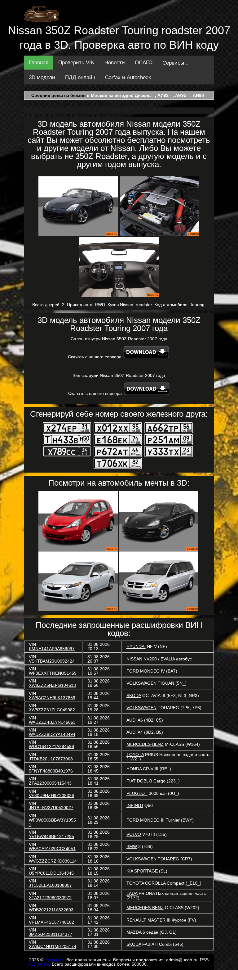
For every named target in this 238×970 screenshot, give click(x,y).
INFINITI (134, 805)
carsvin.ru (54, 959)
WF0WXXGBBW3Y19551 (52, 822)
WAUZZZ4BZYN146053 (52, 722)
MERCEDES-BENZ (145, 744)
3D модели (42, 77)
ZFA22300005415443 (50, 783)
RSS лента (38, 964)
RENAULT (136, 920)
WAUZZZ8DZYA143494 (52, 734)
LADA (131, 893)
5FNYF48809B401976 (51, 770)
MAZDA (133, 932)
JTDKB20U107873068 (51, 758)
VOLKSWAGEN (141, 683)
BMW (131, 846)
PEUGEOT (137, 793)
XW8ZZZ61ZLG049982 (52, 709)
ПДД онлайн (80, 77)
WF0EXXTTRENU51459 (53, 673)
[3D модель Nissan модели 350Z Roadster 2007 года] (78, 206)
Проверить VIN (76, 63)
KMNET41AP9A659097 (52, 648)
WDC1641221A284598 (51, 746)
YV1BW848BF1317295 (51, 836)
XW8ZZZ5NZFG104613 (52, 685)
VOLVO (133, 834)
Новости (114, 63)
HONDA (134, 768)
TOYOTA (135, 754)
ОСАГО (143, 63)
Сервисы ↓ (175, 63)
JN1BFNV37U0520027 (51, 807)
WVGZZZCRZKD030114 (53, 861)
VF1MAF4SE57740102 (51, 922)
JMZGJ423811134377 (50, 934)
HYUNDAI (136, 646)
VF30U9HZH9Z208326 (51, 795)
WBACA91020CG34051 (52, 848)
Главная (38, 63)
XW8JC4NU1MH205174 (52, 946)
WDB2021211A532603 (51, 909)
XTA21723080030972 (50, 897)
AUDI (131, 720)
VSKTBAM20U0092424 (52, 661)
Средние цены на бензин (58, 95)
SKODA (133, 695)
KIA (129, 870)
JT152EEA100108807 (50, 885)
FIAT (131, 780)
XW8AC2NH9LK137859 (52, 697)
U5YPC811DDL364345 (51, 873)
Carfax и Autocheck (128, 77)
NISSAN (134, 658)
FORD (132, 671)
